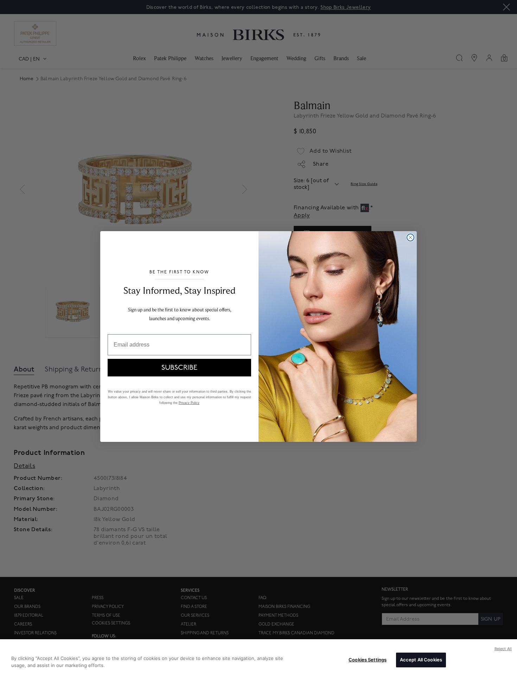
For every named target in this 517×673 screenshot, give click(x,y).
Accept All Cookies (421, 659)
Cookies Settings (368, 659)
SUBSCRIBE (179, 367)
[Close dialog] (410, 237)
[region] (258, 656)
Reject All (503, 648)
